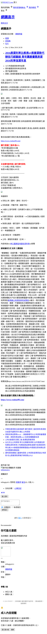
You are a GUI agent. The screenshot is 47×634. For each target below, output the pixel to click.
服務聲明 (23, 603)
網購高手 (8, 17)
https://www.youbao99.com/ (10, 141)
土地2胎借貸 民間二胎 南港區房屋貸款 (20, 440)
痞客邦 (18, 482)
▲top (3, 492)
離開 (12, 629)
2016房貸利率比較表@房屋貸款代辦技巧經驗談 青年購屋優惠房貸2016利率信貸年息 (24, 56)
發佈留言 (4, 510)
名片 (7, 44)
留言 (23, 482)
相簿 (7, 38)
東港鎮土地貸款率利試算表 (18, 300)
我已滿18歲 (5, 629)
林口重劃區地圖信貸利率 (20, 244)
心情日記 (17, 488)
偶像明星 (18, 34)
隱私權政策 (38, 601)
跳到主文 (4, 23)
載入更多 (4, 496)
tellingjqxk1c (5, 470)
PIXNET (10, 601)
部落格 (7, 41)
